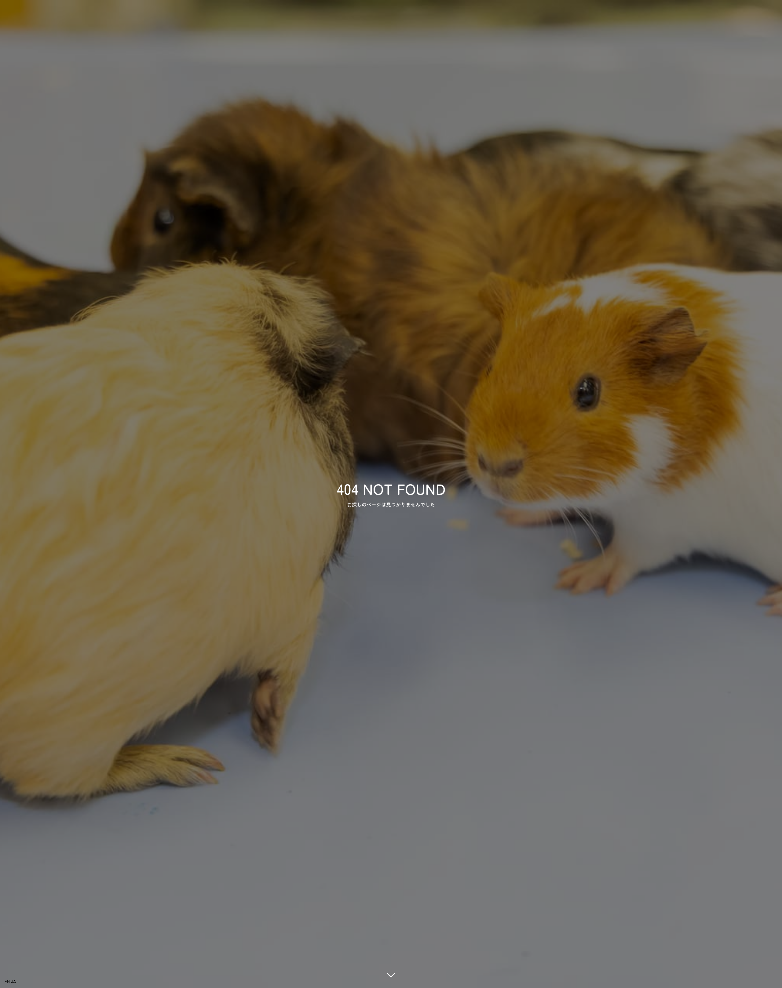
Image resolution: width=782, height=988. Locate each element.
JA (13, 981)
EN (7, 981)
